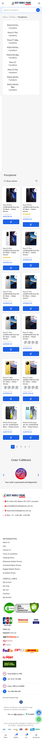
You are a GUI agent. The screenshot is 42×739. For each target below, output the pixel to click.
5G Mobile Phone (9, 573)
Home (5, 17)
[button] (11, 222)
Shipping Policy (8, 558)
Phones (13, 17)
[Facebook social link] (21, 702)
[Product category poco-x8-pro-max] (12, 87)
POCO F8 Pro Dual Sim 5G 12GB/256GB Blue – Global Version (30, 425)
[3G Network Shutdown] (31, 342)
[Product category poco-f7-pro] (12, 34)
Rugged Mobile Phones (11, 569)
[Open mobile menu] (3, 3)
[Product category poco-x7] (12, 63)
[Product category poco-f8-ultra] (12, 56)
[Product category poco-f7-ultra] (12, 41)
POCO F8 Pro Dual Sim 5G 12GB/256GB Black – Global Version (11, 425)
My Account (7, 582)
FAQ (4, 546)
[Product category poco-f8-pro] (12, 49)
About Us (6, 542)
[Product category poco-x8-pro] (12, 78)
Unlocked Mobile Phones (12, 565)
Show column (11, 181)
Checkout (6, 594)
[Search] (38, 10)
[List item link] (21, 679)
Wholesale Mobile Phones (12, 561)
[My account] (39, 3)
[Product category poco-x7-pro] (12, 71)
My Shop (6, 586)
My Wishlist (7, 597)
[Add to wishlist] (16, 190)
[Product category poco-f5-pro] (12, 26)
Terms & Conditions (10, 554)
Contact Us (7, 550)
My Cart (6, 590)
